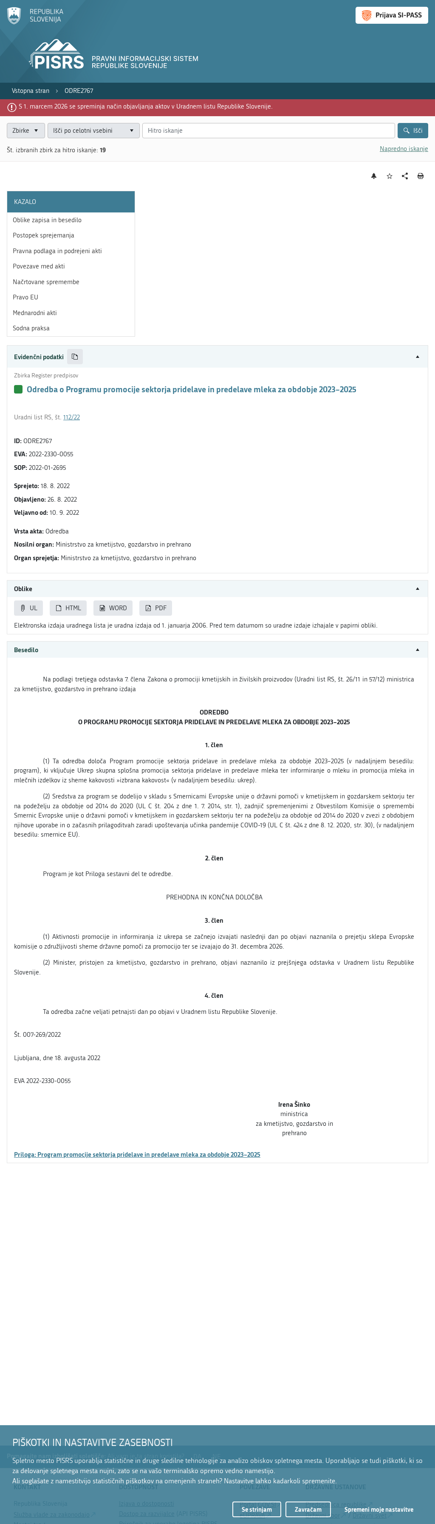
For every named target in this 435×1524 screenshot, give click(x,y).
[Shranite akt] (390, 176)
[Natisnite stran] (421, 176)
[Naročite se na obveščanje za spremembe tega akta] (374, 176)
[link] (30, 91)
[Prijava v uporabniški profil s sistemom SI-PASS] (392, 15)
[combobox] (94, 131)
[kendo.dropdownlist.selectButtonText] (131, 130)
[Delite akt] (405, 176)
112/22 (71, 417)
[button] (217, 357)
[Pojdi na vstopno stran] (35, 22)
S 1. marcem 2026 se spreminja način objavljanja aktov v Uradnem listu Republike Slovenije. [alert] (146, 106)
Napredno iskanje (404, 149)
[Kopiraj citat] (75, 357)
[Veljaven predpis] (18, 389)
